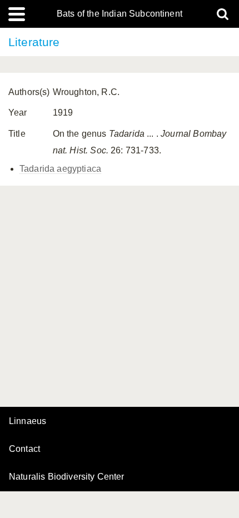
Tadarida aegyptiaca (60, 168)
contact (24, 449)
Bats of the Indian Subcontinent (119, 13)
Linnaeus (27, 421)
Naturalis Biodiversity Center (67, 476)
